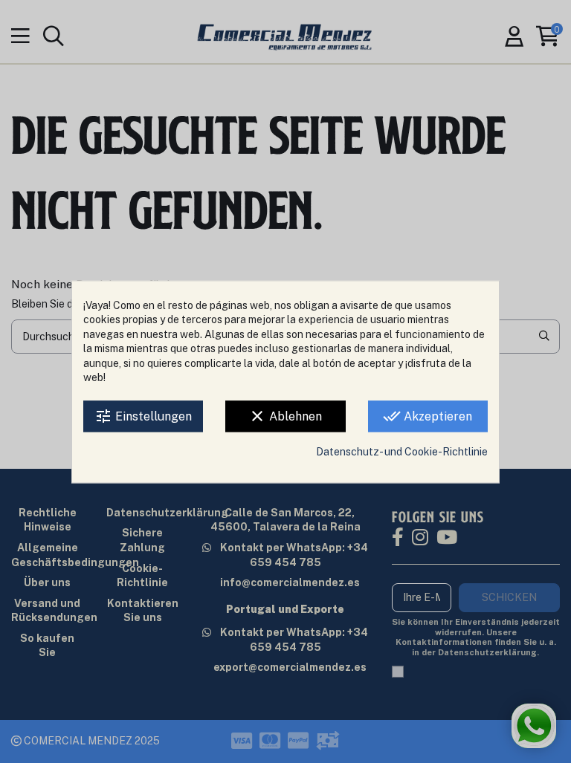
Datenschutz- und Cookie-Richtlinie (402, 452)
